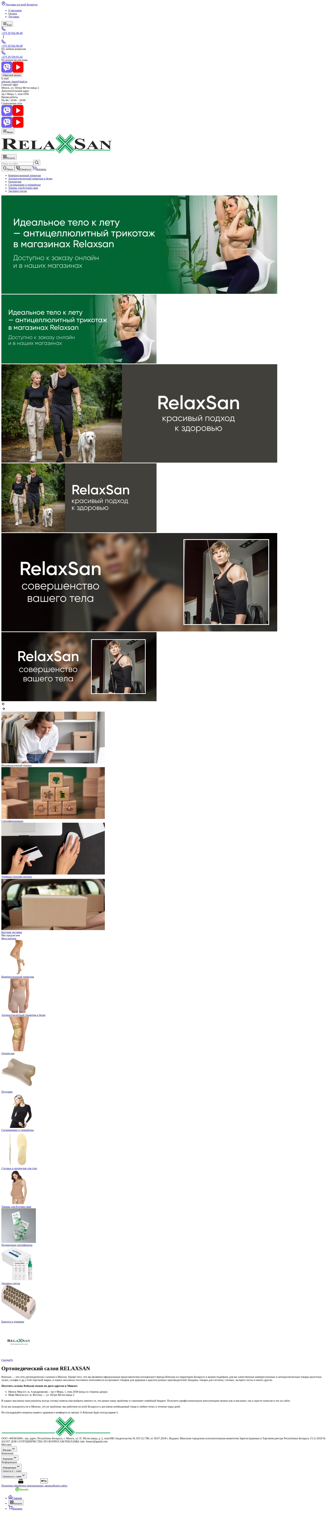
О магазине (15, 10)
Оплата (12, 13)
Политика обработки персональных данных (27, 1485)
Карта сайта (60, 1485)
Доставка (13, 16)
